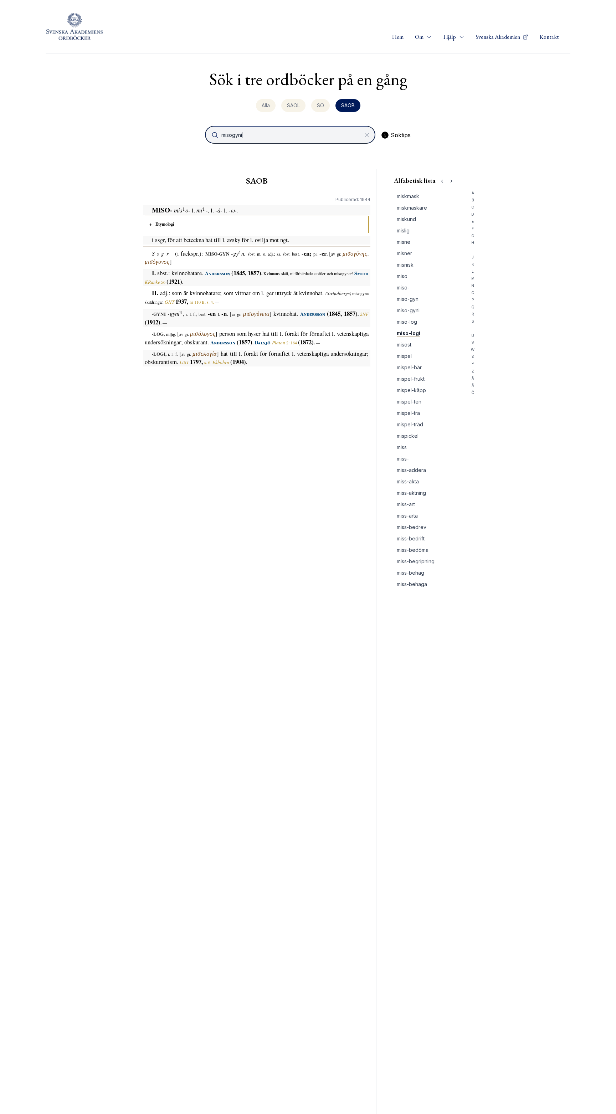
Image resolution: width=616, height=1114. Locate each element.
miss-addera (411, 470)
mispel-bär (409, 367)
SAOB (348, 105)
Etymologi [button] (164, 224)
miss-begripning (416, 561)
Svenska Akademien (498, 37)
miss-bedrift (411, 538)
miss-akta (408, 481)
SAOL (293, 105)
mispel (404, 356)
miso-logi (408, 333)
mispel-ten (409, 402)
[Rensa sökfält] (366, 135)
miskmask (408, 196)
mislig (403, 230)
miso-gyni (408, 310)
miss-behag (410, 573)
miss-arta (407, 516)
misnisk (405, 265)
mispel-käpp (411, 390)
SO (320, 105)
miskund (406, 219)
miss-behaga (412, 584)
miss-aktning (411, 493)
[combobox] (290, 135)
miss (402, 447)
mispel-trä (408, 413)
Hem (398, 37)
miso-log (407, 322)
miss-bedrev (411, 527)
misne (403, 242)
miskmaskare (412, 208)
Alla (266, 105)
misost (404, 345)
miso (402, 276)
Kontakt (549, 37)
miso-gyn (408, 299)
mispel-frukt (411, 379)
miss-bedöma (412, 550)
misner (404, 253)
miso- (403, 287)
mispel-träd (410, 424)
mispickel (408, 436)
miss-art (406, 504)
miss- (403, 459)
